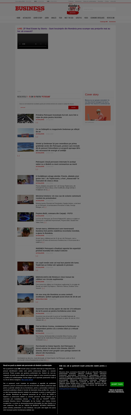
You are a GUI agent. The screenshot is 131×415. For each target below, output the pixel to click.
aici (30, 399)
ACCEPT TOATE (117, 384)
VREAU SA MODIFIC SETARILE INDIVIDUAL (116, 390)
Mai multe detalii (27, 379)
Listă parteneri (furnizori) (68, 389)
